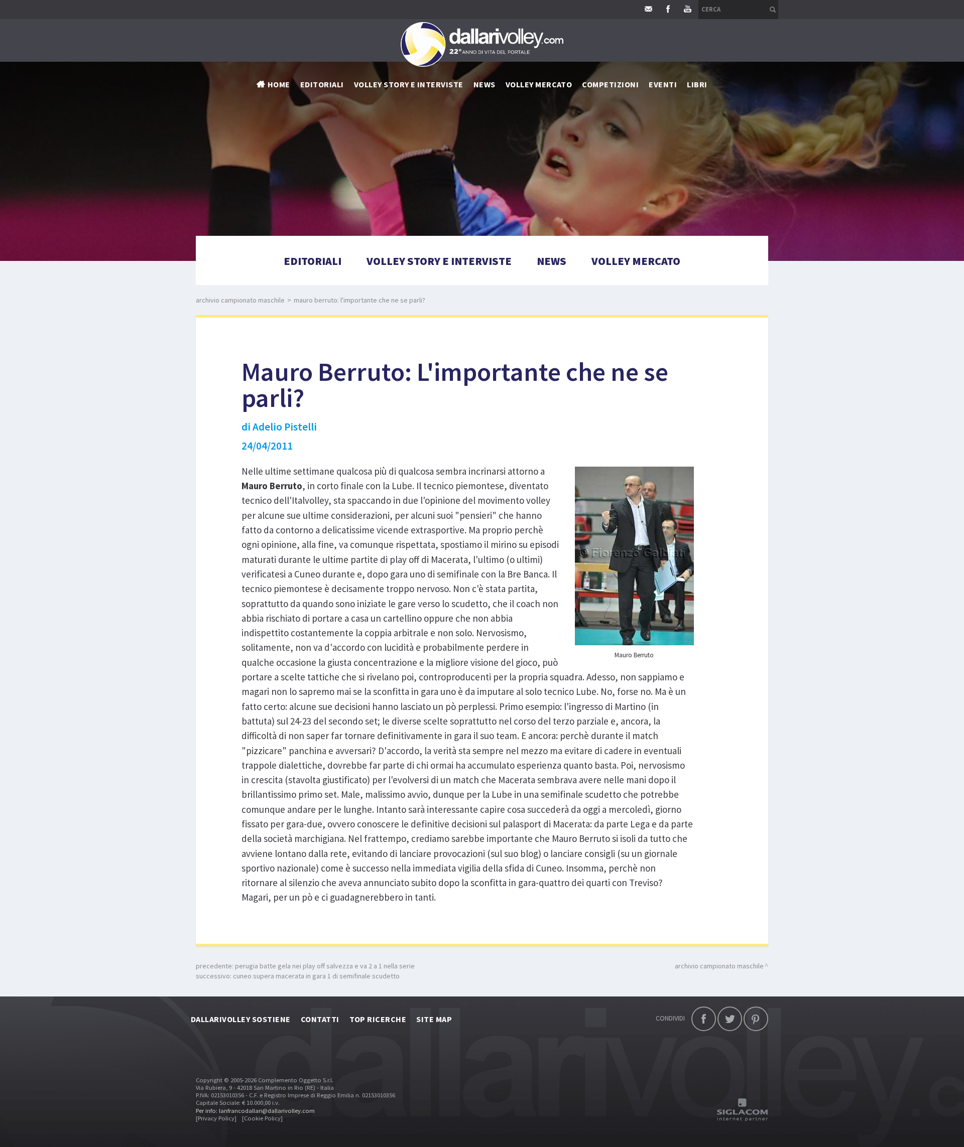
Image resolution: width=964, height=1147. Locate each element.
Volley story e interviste (408, 84)
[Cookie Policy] (262, 1118)
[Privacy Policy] (216, 1118)
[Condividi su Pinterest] (756, 1019)
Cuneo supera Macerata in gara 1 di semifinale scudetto (316, 975)
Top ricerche (378, 1019)
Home (279, 84)
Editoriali (322, 84)
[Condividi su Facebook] (703, 1019)
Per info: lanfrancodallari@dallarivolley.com (255, 1110)
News (551, 261)
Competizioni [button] (610, 84)
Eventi (663, 84)
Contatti (320, 1019)
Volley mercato (539, 84)
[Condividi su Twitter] (729, 1019)
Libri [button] (697, 84)
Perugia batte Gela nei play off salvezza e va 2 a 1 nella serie (325, 965)
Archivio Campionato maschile (240, 300)
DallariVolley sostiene (241, 1019)
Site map (434, 1019)
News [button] (484, 84)
